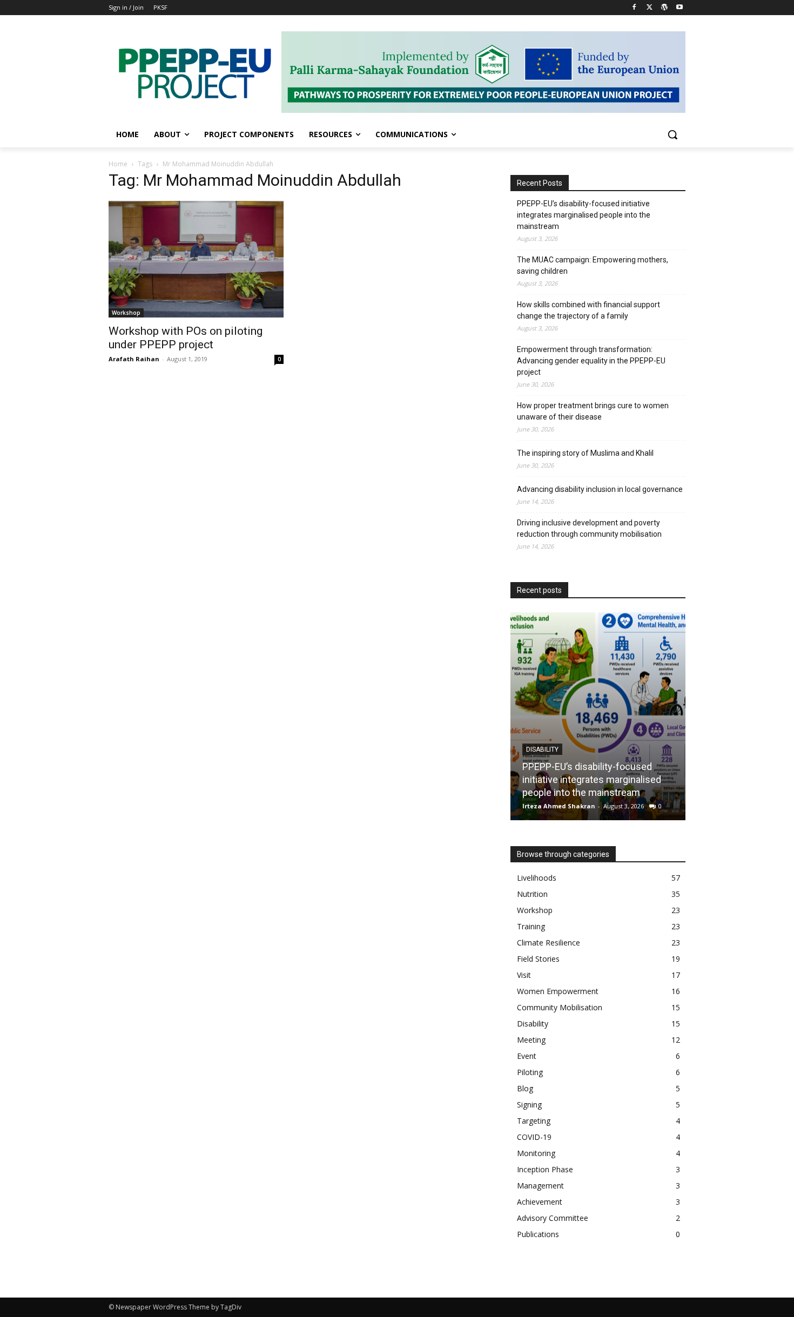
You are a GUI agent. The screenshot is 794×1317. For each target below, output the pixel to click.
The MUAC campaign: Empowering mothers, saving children (592, 265)
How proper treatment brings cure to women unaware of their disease (593, 411)
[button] (672, 134)
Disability (531, 749)
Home (118, 163)
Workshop (126, 312)
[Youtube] (679, 8)
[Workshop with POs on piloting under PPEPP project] (196, 259)
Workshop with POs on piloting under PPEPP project (186, 338)
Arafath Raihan (134, 359)
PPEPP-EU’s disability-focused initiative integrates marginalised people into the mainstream (583, 215)
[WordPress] (664, 8)
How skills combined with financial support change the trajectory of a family (588, 310)
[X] (649, 8)
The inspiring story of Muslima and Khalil (585, 453)
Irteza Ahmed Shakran (547, 806)
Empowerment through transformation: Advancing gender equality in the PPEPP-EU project (591, 360)
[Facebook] (634, 8)
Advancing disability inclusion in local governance (600, 489)
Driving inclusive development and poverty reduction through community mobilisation (589, 528)
